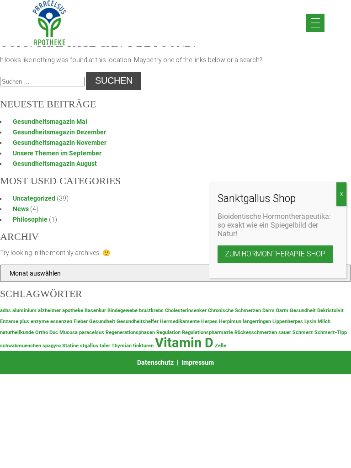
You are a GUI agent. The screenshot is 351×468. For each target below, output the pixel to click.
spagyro (52, 346)
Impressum (197, 362)
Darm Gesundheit (296, 311)
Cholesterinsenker (186, 311)
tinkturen (143, 346)
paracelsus (91, 332)
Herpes (209, 321)
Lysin (310, 321)
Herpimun (230, 321)
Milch (324, 321)
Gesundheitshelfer (138, 321)
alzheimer (49, 311)
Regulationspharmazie (207, 332)
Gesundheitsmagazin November (59, 142)
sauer (284, 332)
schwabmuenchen (20, 346)
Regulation (168, 332)
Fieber (81, 321)
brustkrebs (151, 311)
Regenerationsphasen (130, 332)
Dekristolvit (330, 311)
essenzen (61, 321)
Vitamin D (184, 343)
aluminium (24, 311)
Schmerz (302, 332)
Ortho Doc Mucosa (56, 332)
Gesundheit (102, 321)
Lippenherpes (287, 321)
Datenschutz (155, 362)
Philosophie (30, 219)
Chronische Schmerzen (234, 311)
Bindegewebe (122, 311)
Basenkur (95, 311)
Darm (268, 311)
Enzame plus (14, 321)
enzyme (40, 321)
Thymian (122, 346)
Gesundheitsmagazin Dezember (59, 132)
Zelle (220, 346)
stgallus (89, 346)
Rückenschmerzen (255, 332)
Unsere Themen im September (57, 153)
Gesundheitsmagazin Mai (50, 121)
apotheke (72, 311)
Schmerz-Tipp (330, 332)
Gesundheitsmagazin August (55, 163)
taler (105, 346)
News (21, 209)
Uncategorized (34, 198)
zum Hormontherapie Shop (275, 254)
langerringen (257, 321)
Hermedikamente (180, 321)
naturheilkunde (17, 332)
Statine (70, 346)
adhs (5, 311)
